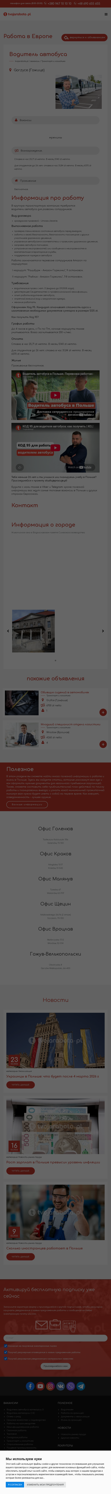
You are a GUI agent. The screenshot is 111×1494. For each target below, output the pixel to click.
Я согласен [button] (15, 1484)
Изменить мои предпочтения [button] (45, 1484)
